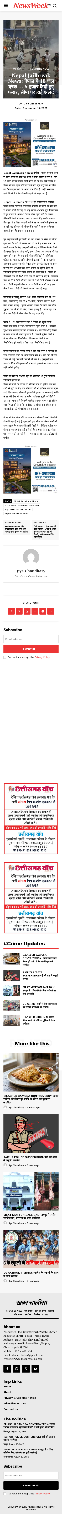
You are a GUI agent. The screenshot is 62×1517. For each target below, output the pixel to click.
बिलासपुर (6, 1431)
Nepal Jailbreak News (17, 513)
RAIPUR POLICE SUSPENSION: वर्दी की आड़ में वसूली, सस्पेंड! (41, 976)
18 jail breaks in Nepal (26, 501)
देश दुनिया (17, 69)
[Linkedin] (35, 611)
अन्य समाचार (7, 1457)
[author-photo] (5, 1107)
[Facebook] (11, 611)
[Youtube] (35, 1369)
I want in (29, 649)
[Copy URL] (50, 611)
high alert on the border (18, 509)
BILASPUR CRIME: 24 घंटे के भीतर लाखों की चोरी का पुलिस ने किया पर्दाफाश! (39, 1020)
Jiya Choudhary (33, 103)
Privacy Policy (42, 657)
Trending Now (38, 69)
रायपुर (5, 1444)
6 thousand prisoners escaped (22, 505)
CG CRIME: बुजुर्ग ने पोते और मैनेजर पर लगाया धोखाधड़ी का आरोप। (40, 1005)
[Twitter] (19, 611)
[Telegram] (42, 611)
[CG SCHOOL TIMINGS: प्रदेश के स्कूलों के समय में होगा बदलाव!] (31, 1249)
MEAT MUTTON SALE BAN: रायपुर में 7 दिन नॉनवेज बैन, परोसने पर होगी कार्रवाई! (39, 990)
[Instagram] (16, 1369)
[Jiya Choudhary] (31, 557)
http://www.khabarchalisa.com (31, 576)
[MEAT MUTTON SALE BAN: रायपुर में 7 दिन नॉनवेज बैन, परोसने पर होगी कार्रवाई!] (11, 990)
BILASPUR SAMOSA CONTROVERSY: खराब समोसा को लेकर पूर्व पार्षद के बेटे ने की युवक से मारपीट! (39, 959)
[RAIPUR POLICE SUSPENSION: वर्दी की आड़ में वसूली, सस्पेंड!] (11, 975)
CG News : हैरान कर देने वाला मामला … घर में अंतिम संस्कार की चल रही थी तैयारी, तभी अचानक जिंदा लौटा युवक (45, 531)
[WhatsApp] (27, 611)
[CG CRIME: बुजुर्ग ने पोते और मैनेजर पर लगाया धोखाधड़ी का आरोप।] (11, 1005)
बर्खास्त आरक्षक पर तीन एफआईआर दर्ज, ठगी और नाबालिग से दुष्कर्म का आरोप (16, 529)
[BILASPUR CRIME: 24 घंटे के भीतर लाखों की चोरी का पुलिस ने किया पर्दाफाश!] (11, 1020)
